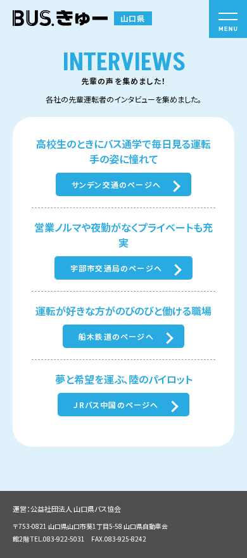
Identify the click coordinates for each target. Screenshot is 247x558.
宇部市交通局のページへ (116, 268)
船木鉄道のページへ (116, 336)
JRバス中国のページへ (115, 404)
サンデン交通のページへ (116, 184)
